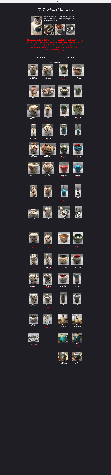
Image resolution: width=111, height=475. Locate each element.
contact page (55, 40)
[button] (40, 33)
